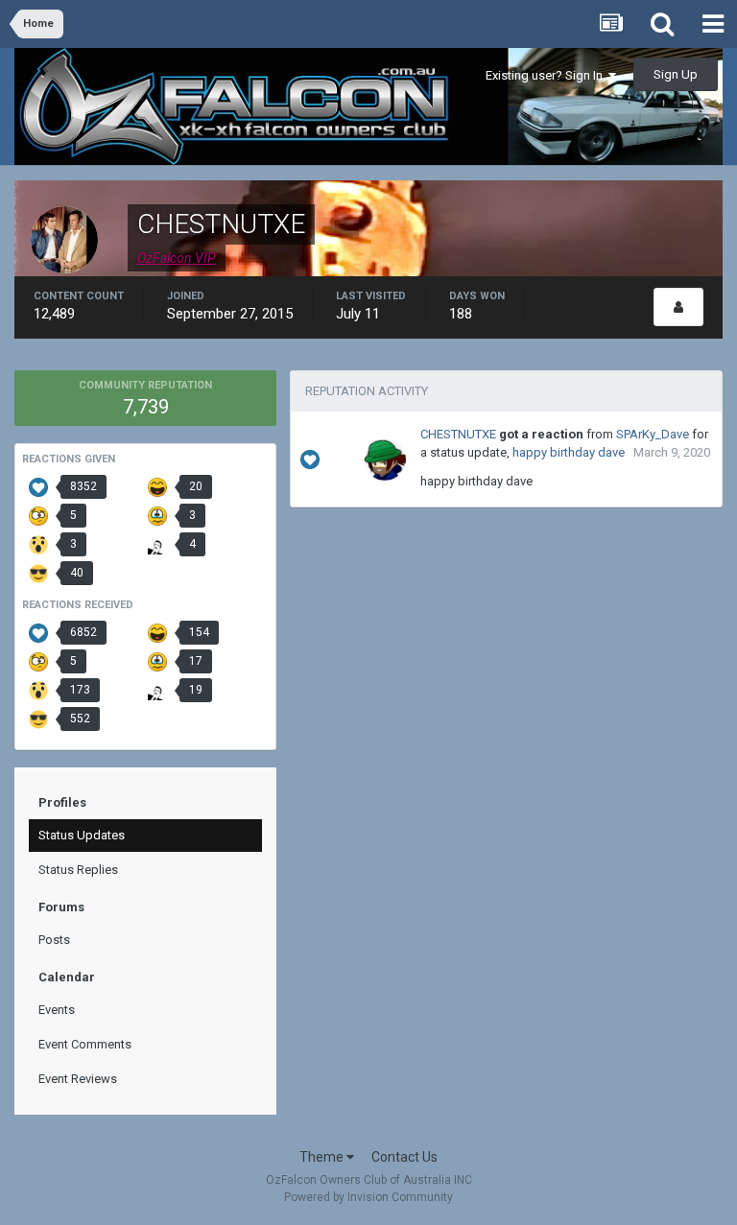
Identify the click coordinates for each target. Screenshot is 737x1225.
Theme (322, 1157)
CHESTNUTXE (458, 434)
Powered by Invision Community (368, 1197)
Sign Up (676, 74)
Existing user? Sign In (547, 75)
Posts (54, 939)
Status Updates (81, 835)
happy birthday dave (568, 452)
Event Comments (84, 1044)
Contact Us (404, 1157)
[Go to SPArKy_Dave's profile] (385, 459)
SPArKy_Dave (652, 434)
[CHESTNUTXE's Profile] (678, 307)
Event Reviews (77, 1079)
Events (56, 1009)
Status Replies (78, 869)
